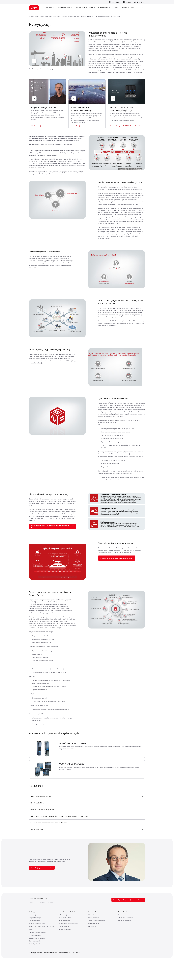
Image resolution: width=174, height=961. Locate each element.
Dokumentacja (63, 915)
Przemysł (31, 929)
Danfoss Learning (64, 926)
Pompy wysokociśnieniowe (96, 921)
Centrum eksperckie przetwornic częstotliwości (107, 16)
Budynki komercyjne (35, 918)
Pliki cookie (76, 953)
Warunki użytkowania (50, 953)
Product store (92, 926)
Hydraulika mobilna (35, 935)
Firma (119, 915)
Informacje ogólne (64, 953)
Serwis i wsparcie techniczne (68, 912)
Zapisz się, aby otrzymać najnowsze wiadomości (128, 900)
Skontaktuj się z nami (65, 929)
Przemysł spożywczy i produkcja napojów (41, 926)
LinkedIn (31, 903)
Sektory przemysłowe (36, 912)
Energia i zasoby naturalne (37, 923)
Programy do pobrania (65, 918)
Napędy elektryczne (94, 918)
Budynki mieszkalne (35, 941)
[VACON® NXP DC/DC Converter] (42, 749)
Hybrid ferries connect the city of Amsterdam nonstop (116, 558)
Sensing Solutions (93, 923)
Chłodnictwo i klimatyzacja (37, 938)
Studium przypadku (65, 921)
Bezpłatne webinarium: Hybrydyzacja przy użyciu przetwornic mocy (50, 526)
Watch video (35, 126)
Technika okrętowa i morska (37, 932)
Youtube (50, 903)
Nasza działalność (55, 16)
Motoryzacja (33, 915)
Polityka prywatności (35, 953)
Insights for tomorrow (124, 921)
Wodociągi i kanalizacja (36, 944)
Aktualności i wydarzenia (125, 918)
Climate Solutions (93, 915)
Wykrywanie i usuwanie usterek (68, 923)
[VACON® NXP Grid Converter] (42, 769)
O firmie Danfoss (44, 16)
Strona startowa (33, 16)
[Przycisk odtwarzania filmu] (34, 61)
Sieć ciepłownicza (34, 921)
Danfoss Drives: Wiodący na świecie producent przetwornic (77, 16)
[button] (127, 2)
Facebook (42, 903)
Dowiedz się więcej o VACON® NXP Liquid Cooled (125, 126)
